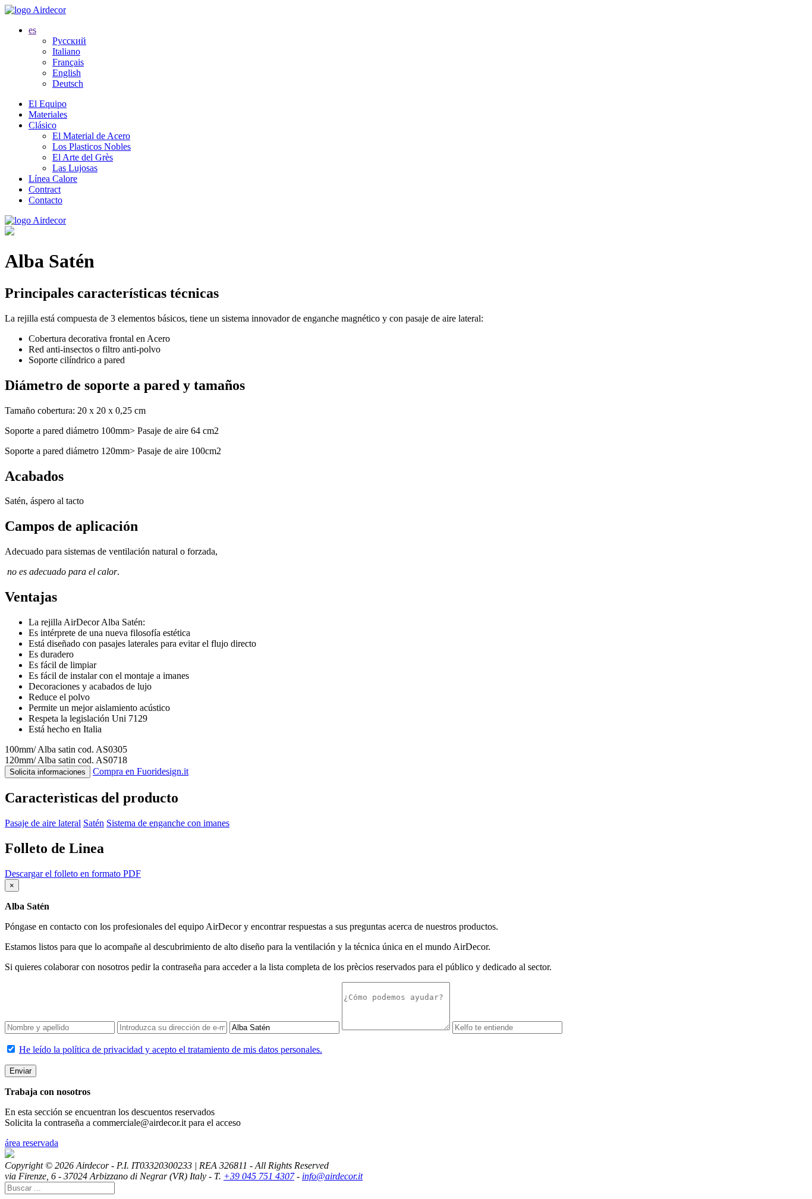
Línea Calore (53, 179)
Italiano (66, 51)
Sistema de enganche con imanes (167, 823)
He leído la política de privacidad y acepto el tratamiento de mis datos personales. (170, 1049)
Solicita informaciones (48, 771)
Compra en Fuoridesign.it (140, 771)
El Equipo (48, 104)
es (32, 30)
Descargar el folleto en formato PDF (73, 873)
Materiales (48, 114)
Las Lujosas (74, 168)
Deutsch (67, 83)
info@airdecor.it (332, 1176)
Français (68, 62)
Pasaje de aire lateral (43, 823)
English (66, 73)
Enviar (21, 1070)
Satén (93, 823)
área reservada (31, 1143)
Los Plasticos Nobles (91, 146)
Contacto (45, 200)
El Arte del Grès (82, 157)
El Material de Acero (91, 136)
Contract (45, 189)
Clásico (42, 125)
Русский (69, 41)
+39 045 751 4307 (259, 1176)
